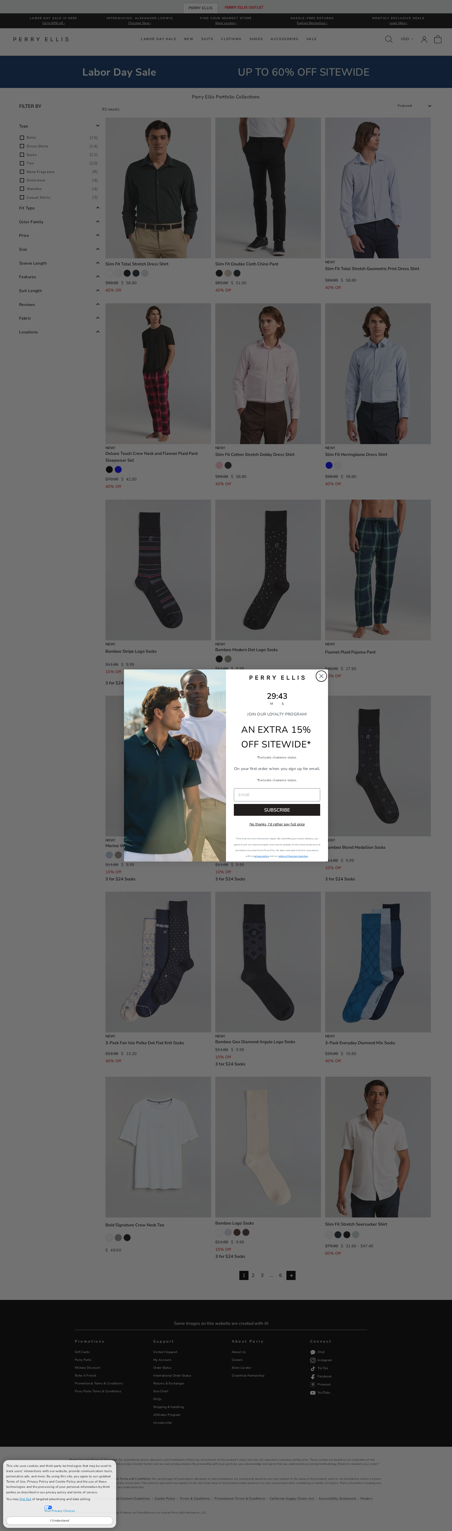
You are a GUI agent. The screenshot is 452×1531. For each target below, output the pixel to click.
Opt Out (25, 1499)
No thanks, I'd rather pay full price (277, 824)
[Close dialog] (321, 676)
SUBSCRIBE (277, 810)
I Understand (59, 1520)
